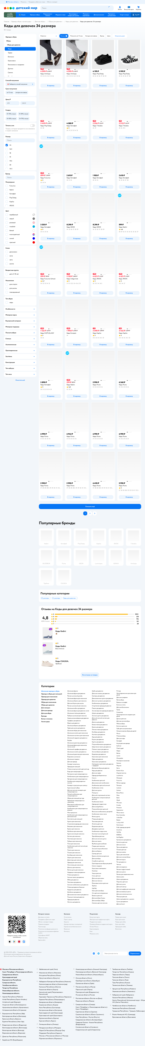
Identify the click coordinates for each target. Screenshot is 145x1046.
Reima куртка (96, 816)
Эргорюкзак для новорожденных (77, 779)
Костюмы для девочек (98, 734)
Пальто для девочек (98, 708)
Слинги (94, 778)
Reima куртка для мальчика (75, 870)
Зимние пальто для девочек (75, 877)
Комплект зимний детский (100, 834)
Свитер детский (97, 853)
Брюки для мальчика (73, 829)
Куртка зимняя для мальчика (75, 834)
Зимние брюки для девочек (100, 752)
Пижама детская (121, 849)
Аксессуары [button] (45, 722)
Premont (119, 807)
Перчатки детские (122, 882)
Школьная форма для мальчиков (77, 698)
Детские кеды (120, 738)
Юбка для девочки (73, 880)
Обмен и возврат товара (45, 922)
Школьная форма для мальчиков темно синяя (77, 746)
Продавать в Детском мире (46, 919)
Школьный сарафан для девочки (77, 749)
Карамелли (119, 810)
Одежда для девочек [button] (48, 699)
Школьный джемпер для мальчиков (78, 754)
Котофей (119, 741)
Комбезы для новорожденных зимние (76, 782)
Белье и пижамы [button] (46, 719)
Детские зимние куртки (99, 839)
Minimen (119, 803)
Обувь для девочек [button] (48, 705)
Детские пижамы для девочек (101, 693)
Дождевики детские (98, 829)
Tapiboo (94, 886)
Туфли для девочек (97, 759)
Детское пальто (96, 841)
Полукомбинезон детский (100, 809)
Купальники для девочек (123, 840)
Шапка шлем (120, 877)
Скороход (119, 712)
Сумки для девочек (122, 901)
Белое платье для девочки (100, 724)
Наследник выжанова (122, 761)
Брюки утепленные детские (100, 856)
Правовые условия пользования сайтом (29, 952)
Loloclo (118, 788)
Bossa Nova (119, 793)
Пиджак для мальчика (98, 846)
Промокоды (42, 926)
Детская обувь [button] (46, 713)
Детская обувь (40, 22)
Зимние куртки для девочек (100, 716)
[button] (136, 14)
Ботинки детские (121, 726)
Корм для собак (120, 924)
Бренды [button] (44, 716)
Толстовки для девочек (74, 882)
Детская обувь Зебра (98, 900)
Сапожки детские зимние (99, 903)
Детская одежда (72, 762)
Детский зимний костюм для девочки (100, 718)
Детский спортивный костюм (101, 795)
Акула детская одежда (123, 743)
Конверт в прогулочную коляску (77, 785)
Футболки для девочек (74, 892)
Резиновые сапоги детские (100, 883)
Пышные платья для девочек (75, 897)
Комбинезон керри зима (99, 831)
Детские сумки (121, 884)
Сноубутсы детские (98, 861)
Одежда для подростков (99, 804)
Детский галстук (121, 887)
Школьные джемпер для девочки (77, 743)
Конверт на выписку (73, 764)
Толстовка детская (97, 821)
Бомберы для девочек (98, 732)
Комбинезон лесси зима (99, 814)
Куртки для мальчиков (74, 821)
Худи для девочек (97, 737)
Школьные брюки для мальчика (76, 701)
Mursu (118, 733)
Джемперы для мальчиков (75, 860)
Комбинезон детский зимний (101, 785)
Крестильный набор (73, 788)
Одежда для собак (120, 926)
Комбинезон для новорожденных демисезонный (77, 815)
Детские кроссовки (98, 878)
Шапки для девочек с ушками (125, 899)
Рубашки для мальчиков (74, 841)
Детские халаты (121, 852)
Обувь (8, 41)
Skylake (69, 740)
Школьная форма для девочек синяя (78, 711)
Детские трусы (121, 859)
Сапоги (10, 73)
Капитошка (119, 825)
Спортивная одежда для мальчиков (77, 824)
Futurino (119, 780)
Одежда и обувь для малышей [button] (51, 694)
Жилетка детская (97, 824)
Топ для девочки (121, 862)
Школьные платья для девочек (76, 713)
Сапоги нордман (97, 866)
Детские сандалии (122, 697)
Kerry (118, 768)
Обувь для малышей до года (75, 798)
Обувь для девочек (55, 22)
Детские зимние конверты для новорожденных (76, 791)
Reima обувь (120, 700)
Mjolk (118, 800)
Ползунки (95, 793)
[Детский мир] (20, 8)
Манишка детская (121, 896)
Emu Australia (120, 815)
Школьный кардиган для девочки (77, 738)
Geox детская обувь (98, 891)
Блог (91, 931)
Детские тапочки (97, 881)
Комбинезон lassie (97, 802)
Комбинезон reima (97, 788)
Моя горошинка (72, 812)
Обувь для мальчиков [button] (48, 702)
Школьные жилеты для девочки (76, 752)
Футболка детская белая (99, 844)
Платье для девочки (73, 875)
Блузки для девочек (98, 739)
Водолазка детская (97, 826)
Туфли (10, 53)
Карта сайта (41, 940)
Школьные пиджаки (73, 759)
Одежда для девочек (73, 899)
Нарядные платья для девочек (76, 872)
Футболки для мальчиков (75, 831)
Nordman (95, 871)
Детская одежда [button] (46, 711)
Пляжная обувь (121, 736)
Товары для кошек (120, 917)
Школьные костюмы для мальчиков (78, 735)
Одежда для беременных (99, 775)
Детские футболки (97, 806)
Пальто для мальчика (73, 850)
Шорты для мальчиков (74, 857)
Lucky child (119, 822)
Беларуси (29, 956)
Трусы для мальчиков (122, 854)
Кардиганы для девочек (74, 890)
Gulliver (118, 746)
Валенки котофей (121, 702)
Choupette (119, 758)
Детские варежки (121, 867)
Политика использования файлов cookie (48, 932)
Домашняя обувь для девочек (100, 768)
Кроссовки (12, 61)
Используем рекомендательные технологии (17, 954)
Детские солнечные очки (124, 894)
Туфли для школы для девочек (76, 728)
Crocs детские (96, 876)
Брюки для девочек (98, 727)
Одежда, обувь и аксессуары (21, 22)
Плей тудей (119, 748)
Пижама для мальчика (73, 852)
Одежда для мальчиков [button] (49, 697)
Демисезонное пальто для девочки (77, 894)
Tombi (118, 710)
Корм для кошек (120, 919)
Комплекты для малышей (74, 819)
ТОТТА (118, 832)
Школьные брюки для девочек (76, 725)
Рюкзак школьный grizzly (74, 696)
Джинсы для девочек (98, 722)
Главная (6, 22)
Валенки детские (97, 895)
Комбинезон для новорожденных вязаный (77, 809)
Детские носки (121, 845)
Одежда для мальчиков (74, 862)
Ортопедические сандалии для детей (125, 715)
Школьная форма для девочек (76, 693)
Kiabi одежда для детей (123, 827)
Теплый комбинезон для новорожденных (74, 795)
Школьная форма (72, 691)
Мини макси (120, 812)
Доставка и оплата (43, 917)
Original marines (121, 773)
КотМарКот (119, 837)
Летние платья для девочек (100, 729)
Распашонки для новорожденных (77, 774)
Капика (118, 763)
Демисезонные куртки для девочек (102, 698)
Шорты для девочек (98, 713)
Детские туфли (96, 773)
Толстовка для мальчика (74, 839)
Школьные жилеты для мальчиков (77, 733)
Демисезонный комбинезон (100, 783)
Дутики (10, 69)
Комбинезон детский (98, 780)
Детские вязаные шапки (123, 891)
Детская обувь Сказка (98, 898)
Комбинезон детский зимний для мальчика (77, 847)
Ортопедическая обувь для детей (102, 863)
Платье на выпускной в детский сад (78, 769)
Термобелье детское (98, 836)
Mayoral (118, 765)
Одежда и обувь (11, 37)
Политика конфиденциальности (48, 929)
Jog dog (94, 888)
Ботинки (11, 57)
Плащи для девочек (98, 819)
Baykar (118, 820)
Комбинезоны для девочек (100, 703)
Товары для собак (120, 922)
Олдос (118, 751)
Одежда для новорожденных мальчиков (76, 801)
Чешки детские (96, 873)
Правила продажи (43, 924)
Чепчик (118, 864)
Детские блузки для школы (75, 703)
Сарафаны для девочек (74, 720)
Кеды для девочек (72, 22)
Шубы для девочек (97, 691)
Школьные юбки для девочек (76, 708)
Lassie (118, 756)
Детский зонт (120, 904)
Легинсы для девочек (73, 902)
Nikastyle (119, 778)
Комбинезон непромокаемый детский (101, 798)
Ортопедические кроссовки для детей (126, 694)
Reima (118, 753)
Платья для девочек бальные (75, 887)
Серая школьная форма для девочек (78, 718)
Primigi (118, 691)
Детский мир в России (11, 956)
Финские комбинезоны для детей (102, 811)
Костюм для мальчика (73, 836)
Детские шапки (121, 872)
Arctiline (119, 830)
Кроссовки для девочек (99, 762)
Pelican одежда (120, 783)
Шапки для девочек (122, 879)
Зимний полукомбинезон (100, 848)
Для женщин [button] (45, 708)
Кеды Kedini (60, 631)
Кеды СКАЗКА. (62, 661)
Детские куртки (97, 790)
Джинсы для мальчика (73, 867)
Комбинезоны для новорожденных (78, 776)
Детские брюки (97, 851)
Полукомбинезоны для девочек (101, 744)
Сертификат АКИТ (44, 935)
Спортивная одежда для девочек (101, 706)
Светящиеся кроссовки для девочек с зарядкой (103, 764)
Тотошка (119, 785)
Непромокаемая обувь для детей (126, 731)
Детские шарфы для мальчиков (125, 889)
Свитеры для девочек (98, 696)
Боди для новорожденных (75, 771)
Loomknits (119, 775)
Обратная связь (43, 938)
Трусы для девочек (122, 847)
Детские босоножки (122, 707)
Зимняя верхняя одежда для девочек (103, 711)
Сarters (118, 790)
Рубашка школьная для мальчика (77, 716)
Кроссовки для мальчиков (100, 757)
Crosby (118, 805)
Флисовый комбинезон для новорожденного (75, 805)
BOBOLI (119, 835)
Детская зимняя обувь (123, 721)
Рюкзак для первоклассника (124, 874)
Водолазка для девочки (99, 754)
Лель (117, 795)
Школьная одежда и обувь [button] (50, 691)
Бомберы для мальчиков (74, 855)
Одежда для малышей (73, 766)
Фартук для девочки (73, 723)
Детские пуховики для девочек (101, 701)
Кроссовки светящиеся (99, 868)
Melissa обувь (120, 723)
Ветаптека (118, 929)
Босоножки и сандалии (16, 65)
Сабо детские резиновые (124, 728)
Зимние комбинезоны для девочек (77, 885)
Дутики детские (121, 719)
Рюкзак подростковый (123, 869)
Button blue (120, 770)
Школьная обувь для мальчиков (76, 730)
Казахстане (21, 956)
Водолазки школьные (73, 757)
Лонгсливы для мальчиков (75, 865)
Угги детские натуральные (100, 893)
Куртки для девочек (98, 742)
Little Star (119, 817)
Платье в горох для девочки (100, 749)
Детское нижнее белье (123, 857)
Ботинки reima (120, 705)
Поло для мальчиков (73, 844)
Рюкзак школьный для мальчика (76, 706)
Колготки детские (121, 842)
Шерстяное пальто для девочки (101, 747)
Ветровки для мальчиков (74, 826)
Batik (118, 798)
